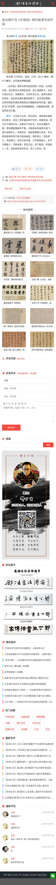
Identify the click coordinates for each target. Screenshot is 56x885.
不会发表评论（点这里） (27, 373)
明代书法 (9, 188)
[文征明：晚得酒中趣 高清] (14, 269)
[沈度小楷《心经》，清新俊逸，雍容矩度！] (42, 269)
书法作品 (41, 36)
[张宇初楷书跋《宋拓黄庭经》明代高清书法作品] (42, 339)
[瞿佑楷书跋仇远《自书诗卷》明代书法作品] (42, 316)
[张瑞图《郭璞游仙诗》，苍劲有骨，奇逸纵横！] (14, 246)
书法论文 (36, 723)
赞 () (17, 169)
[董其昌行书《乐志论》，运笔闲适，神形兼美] (42, 246)
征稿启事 (25, 716)
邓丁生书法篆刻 (23, 198)
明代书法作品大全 (35, 11)
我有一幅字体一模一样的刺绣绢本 (25, 839)
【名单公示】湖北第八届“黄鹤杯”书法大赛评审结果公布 (29, 767)
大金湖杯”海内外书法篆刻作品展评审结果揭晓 (25, 684)
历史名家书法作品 (17, 11)
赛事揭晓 (40, 716)
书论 (47, 729)
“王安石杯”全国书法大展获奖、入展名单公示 (24, 648)
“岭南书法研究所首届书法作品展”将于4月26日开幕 (30, 180)
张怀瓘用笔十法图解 (13, 672)
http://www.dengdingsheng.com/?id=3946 (26, 201)
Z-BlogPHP (33, 874)
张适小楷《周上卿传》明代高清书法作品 (26, 177)
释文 (8, 116)
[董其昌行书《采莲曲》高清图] (14, 222)
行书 (15, 36)
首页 (6, 11)
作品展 (24, 729)
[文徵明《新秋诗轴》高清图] (42, 222)
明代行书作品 (25, 188)
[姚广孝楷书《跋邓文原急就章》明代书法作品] (14, 316)
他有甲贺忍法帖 (17, 862)
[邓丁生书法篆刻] (28, 3)
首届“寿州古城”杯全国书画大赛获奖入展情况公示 (26, 678)
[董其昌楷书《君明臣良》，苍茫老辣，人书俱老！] (14, 292)
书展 (7, 723)
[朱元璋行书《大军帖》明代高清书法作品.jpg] (30, 56)
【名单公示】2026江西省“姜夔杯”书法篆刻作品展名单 (29, 744)
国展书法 (9, 729)
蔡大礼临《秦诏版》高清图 (16, 666)
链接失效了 (15, 816)
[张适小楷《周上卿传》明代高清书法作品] (14, 339)
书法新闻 (9, 716)
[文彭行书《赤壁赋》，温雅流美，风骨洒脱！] (42, 292)
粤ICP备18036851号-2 (13, 874)
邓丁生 (43, 29)
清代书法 (21, 723)
